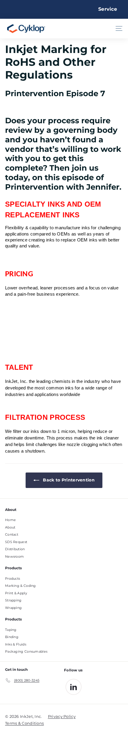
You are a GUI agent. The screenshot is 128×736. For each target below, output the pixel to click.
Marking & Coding (20, 586)
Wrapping (13, 608)
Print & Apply (16, 593)
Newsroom (14, 556)
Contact (11, 534)
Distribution (15, 549)
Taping (11, 630)
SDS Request (16, 542)
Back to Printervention (68, 480)
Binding (11, 637)
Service (107, 9)
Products (12, 578)
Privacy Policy (62, 716)
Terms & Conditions (24, 723)
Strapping (13, 600)
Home (10, 520)
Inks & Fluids (15, 644)
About (10, 527)
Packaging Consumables (26, 651)
